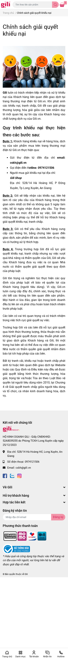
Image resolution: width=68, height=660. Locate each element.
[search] (55, 4)
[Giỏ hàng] (62, 4)
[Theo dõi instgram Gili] (19, 475)
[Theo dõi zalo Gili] (12, 475)
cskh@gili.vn (23, 467)
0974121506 (32, 461)
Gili (26, 574)
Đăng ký (58, 517)
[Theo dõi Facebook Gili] (5, 475)
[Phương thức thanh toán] (25, 535)
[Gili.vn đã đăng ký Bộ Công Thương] (16, 548)
